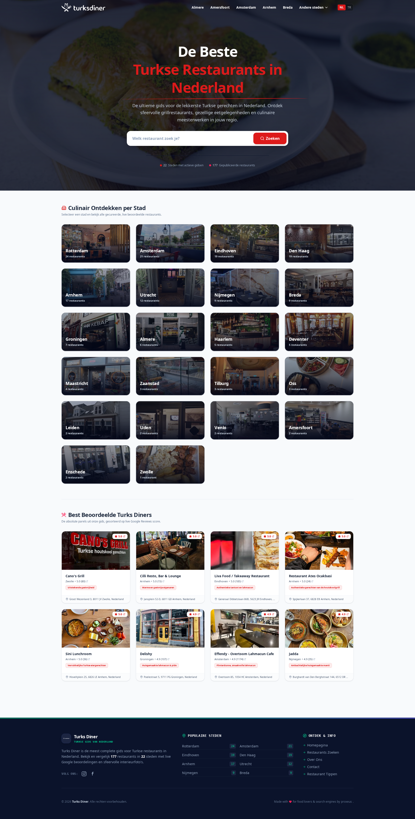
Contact (313, 766)
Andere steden (311, 7)
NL (342, 7)
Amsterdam (246, 7)
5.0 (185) (236, 581)
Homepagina (317, 745)
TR (349, 7)
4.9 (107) (162, 659)
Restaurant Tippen (322, 774)
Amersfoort (220, 7)
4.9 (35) (308, 659)
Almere (198, 7)
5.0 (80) (81, 581)
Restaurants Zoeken (323, 752)
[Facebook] (92, 773)
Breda (288, 7)
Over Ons (314, 759)
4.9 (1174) (237, 659)
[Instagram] (84, 773)
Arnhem (269, 7)
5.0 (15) (157, 581)
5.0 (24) (306, 581)
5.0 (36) (83, 659)
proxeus (346, 802)
